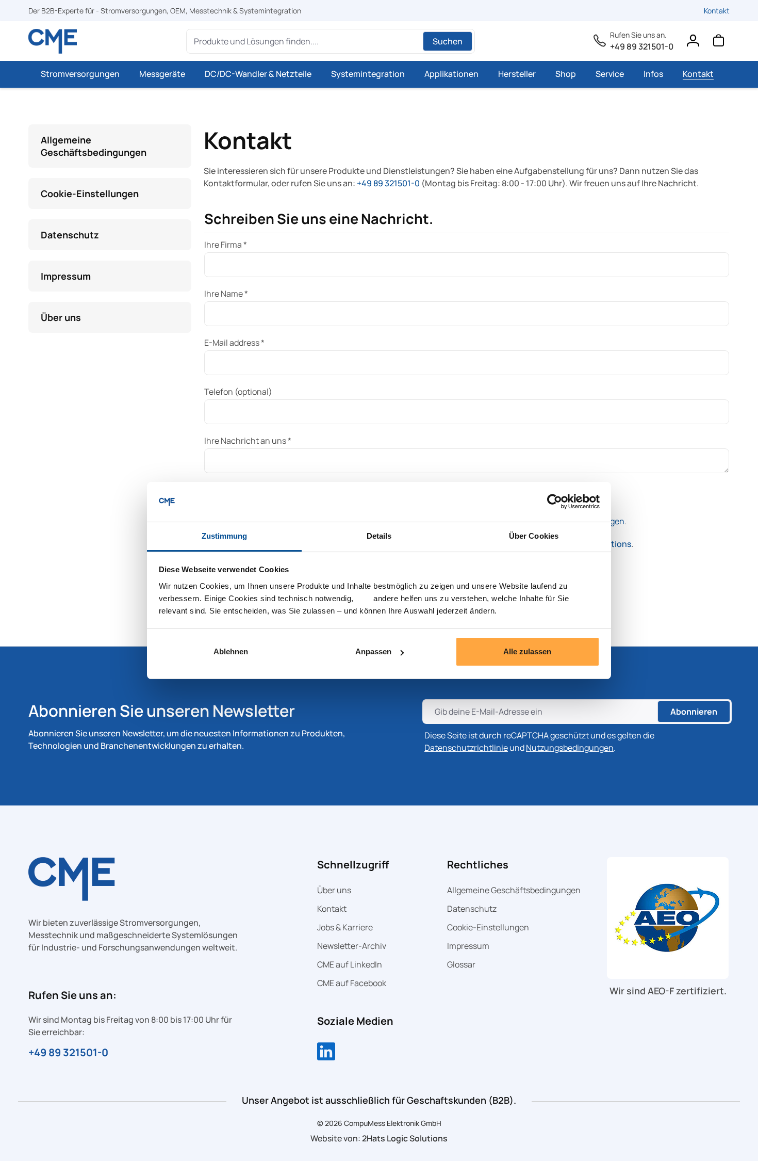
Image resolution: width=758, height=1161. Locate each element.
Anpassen (373, 651)
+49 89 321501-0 (641, 46)
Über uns (61, 317)
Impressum (66, 276)
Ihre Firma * (225, 244)
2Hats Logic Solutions (405, 1138)
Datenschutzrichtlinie (466, 747)
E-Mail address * (234, 342)
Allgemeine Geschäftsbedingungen (93, 146)
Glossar (461, 964)
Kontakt (717, 10)
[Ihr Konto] (692, 43)
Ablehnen (230, 651)
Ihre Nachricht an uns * (247, 440)
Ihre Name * (226, 293)
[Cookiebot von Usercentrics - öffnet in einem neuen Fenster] (554, 502)
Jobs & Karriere (345, 927)
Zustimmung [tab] (225, 535)
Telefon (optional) (238, 391)
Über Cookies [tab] (533, 535)
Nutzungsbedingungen (570, 747)
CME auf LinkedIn (349, 964)
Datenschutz (70, 235)
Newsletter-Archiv (351, 946)
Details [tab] (379, 535)
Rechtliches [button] (477, 865)
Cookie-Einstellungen (90, 193)
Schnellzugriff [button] (353, 865)
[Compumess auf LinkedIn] (326, 1052)
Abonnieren (693, 711)
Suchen (448, 41)
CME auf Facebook (351, 983)
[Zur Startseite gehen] (52, 41)
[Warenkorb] (718, 43)
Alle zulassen (527, 651)
